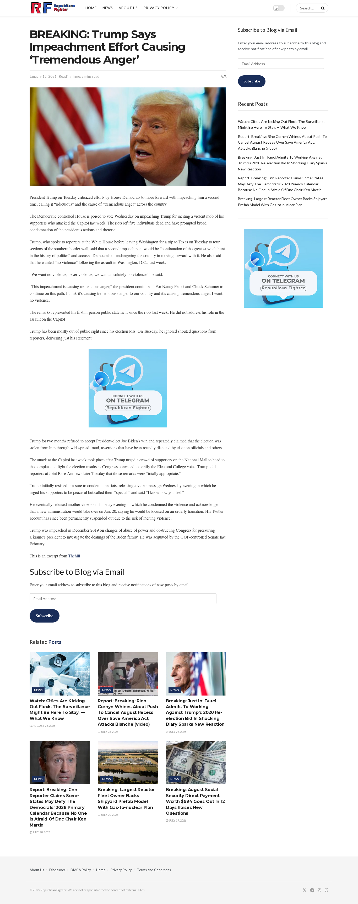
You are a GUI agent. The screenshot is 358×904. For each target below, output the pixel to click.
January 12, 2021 (43, 76)
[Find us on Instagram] (319, 890)
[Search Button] (321, 8)
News (107, 8)
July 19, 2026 (177, 820)
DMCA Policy (80, 870)
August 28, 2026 (43, 725)
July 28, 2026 (109, 731)
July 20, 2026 (109, 814)
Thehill (74, 555)
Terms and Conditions (154, 870)
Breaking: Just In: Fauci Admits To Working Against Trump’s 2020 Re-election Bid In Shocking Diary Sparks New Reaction (195, 712)
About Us (128, 8)
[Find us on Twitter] (304, 890)
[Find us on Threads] (326, 890)
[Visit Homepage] (53, 7)
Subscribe (44, 616)
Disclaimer (57, 870)
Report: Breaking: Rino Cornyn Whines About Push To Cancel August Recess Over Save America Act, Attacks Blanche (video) (128, 712)
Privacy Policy (159, 8)
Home (91, 8)
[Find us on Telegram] (312, 890)
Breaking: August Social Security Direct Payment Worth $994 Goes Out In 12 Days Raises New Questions (195, 801)
